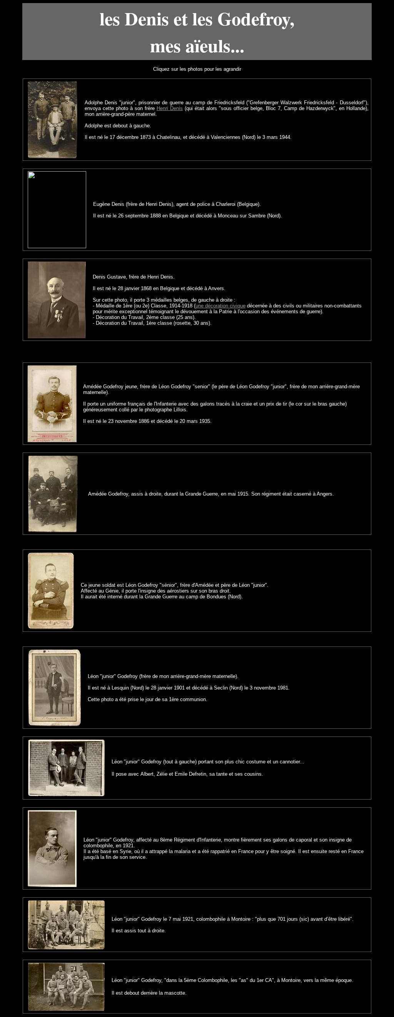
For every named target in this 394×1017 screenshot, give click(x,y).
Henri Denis (170, 108)
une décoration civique (220, 306)
